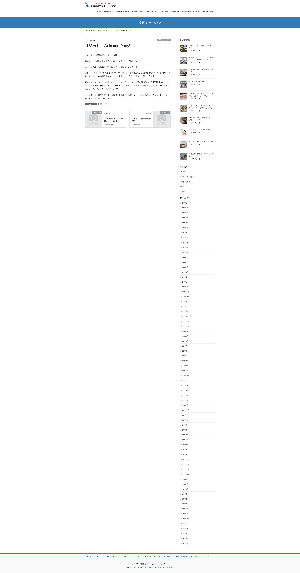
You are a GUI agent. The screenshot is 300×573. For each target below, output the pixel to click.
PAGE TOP (291, 554)
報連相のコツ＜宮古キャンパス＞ (201, 142)
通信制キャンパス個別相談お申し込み (178, 556)
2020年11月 (184, 415)
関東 (182, 187)
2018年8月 (184, 538)
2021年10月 (184, 385)
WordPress (137, 567)
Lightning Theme (149, 567)
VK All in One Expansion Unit (165, 567)
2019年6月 (184, 489)
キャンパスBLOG (144, 556)
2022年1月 (184, 371)
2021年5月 (184, 390)
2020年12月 (184, 410)
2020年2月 (184, 454)
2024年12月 (184, 237)
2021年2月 (184, 400)
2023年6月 (184, 311)
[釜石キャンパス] (162, 116)
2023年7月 (184, 306)
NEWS (182, 172)
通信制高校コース (113, 556)
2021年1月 (184, 405)
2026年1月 (184, 203)
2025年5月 (184, 228)
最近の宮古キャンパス (197, 81)
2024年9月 (184, 247)
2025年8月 (184, 218)
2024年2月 (184, 277)
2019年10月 (184, 474)
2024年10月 (184, 242)
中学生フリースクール (95, 556)
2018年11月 (184, 523)
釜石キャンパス (163, 40)
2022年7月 (184, 346)
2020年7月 (184, 435)
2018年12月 (184, 519)
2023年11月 (184, 292)
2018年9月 (184, 533)
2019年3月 (184, 504)
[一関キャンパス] (93, 116)
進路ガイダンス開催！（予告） (200, 130)
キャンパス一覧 (201, 556)
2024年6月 (184, 262)
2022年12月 (184, 321)
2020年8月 (184, 430)
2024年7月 (184, 257)
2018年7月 (184, 543)
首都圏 (182, 192)
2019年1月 (184, 514)
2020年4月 (184, 445)
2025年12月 (184, 208)
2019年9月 (184, 479)
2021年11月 (184, 381)
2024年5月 (184, 267)
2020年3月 (184, 450)
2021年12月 (184, 376)
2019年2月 (184, 509)
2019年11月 (184, 469)
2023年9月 (184, 302)
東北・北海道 (185, 182)
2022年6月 (184, 351)
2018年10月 (184, 529)
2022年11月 (184, 326)
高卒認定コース (129, 556)
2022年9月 (184, 336)
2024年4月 (184, 272)
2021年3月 (184, 395)
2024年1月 (184, 282)
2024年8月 (184, 252)
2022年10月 (184, 331)
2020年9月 (184, 425)
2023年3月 (184, 316)
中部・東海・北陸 (187, 177)
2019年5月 (184, 494)
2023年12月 (184, 287)
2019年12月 (184, 464)
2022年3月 (184, 366)
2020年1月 (184, 459)
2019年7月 (184, 484)
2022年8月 (184, 341)
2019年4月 (184, 499)
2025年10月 (184, 213)
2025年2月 (184, 233)
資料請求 (157, 556)
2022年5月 (184, 356)
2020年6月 (184, 440)
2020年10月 (184, 420)
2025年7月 (184, 223)
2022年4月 (184, 361)
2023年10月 (184, 297)
